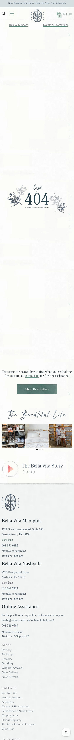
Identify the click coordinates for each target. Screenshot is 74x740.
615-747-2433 (10, 588)
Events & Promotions (55, 25)
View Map (7, 539)
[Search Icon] (3, 13)
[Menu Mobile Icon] (12, 13)
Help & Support (18, 25)
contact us (32, 375)
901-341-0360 (10, 625)
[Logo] (37, 16)
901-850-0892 (10, 545)
